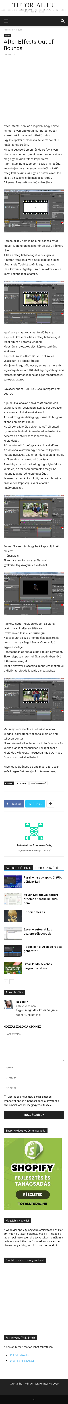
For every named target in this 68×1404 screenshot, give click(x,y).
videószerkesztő (38, 783)
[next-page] (11, 981)
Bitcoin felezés (34, 912)
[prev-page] (6, 981)
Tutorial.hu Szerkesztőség (34, 845)
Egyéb (19, 29)
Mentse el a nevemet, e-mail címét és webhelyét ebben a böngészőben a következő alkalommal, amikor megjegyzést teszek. (31, 1100)
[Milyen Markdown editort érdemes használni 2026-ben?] (13, 899)
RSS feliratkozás (19, 1355)
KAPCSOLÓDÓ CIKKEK (18, 868)
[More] (50, 803)
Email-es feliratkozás (21, 1360)
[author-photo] (34, 840)
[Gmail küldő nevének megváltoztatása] (13, 968)
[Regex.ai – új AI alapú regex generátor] (13, 951)
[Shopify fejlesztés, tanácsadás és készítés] (33, 1209)
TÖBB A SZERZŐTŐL (47, 868)
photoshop (22, 783)
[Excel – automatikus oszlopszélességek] (13, 933)
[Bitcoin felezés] (13, 916)
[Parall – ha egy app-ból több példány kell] (13, 881)
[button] (6, 21)
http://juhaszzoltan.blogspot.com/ (34, 850)
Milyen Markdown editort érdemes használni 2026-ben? (41, 899)
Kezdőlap (8, 29)
